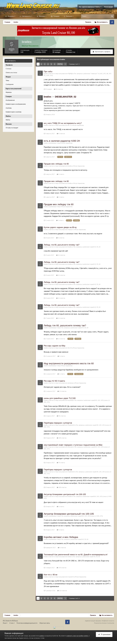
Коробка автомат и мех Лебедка (61, 537)
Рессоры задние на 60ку (54, 346)
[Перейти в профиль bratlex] (40, 73)
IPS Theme (6, 621)
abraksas (71, 383)
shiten (70, 557)
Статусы (8, 69)
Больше (69, 16)
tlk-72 (69, 125)
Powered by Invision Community (104, 623)
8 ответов (61, 238)
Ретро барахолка (78, 125)
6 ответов (61, 133)
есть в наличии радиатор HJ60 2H (62, 141)
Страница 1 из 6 (74, 64)
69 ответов (59, 89)
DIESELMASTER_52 (65, 96)
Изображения (10, 100)
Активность (26, 16)
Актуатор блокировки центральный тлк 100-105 (65, 494)
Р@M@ (70, 73)
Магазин (42, 16)
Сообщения (9, 84)
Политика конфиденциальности (27, 623)
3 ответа (62, 356)
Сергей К (71, 577)
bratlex (46, 73)
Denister (70, 447)
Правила (88, 22)
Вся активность (11, 61)
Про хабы (48, 71)
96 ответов (62, 416)
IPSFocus (15, 621)
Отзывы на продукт (12, 128)
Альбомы (9, 108)
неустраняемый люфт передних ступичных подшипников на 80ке (73, 445)
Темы (7, 80)
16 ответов (61, 255)
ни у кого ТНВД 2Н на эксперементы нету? (63, 123)
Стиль (11, 623)
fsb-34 (70, 348)
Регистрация (108, 7)
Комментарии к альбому (13, 112)
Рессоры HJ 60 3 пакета (54, 381)
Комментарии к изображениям (16, 104)
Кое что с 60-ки (50, 575)
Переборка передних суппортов (58, 423)
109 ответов (62, 568)
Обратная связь (44, 623)
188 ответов (62, 438)
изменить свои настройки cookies (77, 636)
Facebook (112, 22)
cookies (41, 636)
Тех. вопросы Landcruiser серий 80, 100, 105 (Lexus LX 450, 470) (82, 516)
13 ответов (62, 391)
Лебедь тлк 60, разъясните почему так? (61, 245)
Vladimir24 (71, 425)
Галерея (56, 16)
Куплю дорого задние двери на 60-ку (60, 227)
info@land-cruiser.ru (108, 621)
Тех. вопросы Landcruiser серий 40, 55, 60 (86, 247)
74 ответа (61, 462)
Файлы (8, 120)
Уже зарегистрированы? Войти (89, 7)
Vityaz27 (70, 229)
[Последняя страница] (65, 64)
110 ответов (63, 590)
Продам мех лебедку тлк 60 (56, 164)
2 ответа (61, 174)
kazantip (70, 400)
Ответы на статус (11, 72)
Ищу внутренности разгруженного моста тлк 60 (69, 363)
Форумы (10, 16)
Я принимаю (105, 634)
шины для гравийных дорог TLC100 (60, 398)
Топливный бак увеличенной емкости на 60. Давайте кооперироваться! (76, 554)
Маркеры (9, 92)
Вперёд (60, 64)
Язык (5, 623)
